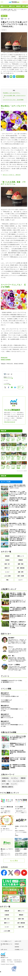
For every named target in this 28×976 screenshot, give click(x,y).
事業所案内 (9, 959)
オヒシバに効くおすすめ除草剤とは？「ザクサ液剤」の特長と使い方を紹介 (3, 458)
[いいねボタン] (2, 19)
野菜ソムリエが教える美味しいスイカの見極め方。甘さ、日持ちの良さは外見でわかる (3, 467)
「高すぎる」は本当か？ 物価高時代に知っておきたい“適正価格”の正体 (19, 439)
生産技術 (7, 560)
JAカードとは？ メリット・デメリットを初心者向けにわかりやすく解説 (24, 449)
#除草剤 (4, 781)
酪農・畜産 (20, 564)
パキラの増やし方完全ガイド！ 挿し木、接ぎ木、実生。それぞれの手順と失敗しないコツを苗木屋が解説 (24, 458)
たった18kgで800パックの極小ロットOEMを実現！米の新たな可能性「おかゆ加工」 (13, 439)
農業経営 (18, 6)
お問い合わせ (4, 949)
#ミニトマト (14, 783)
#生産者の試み (5, 778)
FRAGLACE (4, 357)
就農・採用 (20, 572)
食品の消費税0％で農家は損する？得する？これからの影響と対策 (19, 449)
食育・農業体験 (20, 568)
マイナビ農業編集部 (12, 410)
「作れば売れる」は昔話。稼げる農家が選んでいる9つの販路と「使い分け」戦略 (8, 439)
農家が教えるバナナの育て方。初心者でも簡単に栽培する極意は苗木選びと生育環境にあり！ (8, 449)
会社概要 (3, 959)
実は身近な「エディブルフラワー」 (11, 92)
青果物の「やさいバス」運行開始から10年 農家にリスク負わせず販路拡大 (24, 439)
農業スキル (12, 6)
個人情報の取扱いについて (6, 944)
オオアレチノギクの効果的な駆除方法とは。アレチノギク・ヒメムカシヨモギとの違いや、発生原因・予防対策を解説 (13, 467)
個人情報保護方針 (18, 961)
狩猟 (7, 579)
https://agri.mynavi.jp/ (9, 422)
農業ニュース (4, 6)
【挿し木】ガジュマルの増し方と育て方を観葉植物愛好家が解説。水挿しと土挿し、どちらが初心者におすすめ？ (8, 467)
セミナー (21, 579)
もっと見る (14, 860)
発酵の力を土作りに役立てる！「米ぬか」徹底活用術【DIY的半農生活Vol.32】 (19, 458)
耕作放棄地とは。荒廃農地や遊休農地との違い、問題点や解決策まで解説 (19, 467)
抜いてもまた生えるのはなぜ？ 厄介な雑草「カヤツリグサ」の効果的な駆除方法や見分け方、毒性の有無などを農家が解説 (13, 449)
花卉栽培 (4, 30)
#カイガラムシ (14, 778)
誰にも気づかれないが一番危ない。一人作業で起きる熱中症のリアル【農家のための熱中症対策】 (8, 458)
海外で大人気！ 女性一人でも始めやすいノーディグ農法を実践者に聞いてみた (13, 458)
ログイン (24, 2)
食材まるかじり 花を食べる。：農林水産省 (11, 174)
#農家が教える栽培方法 (7, 786)
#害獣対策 (23, 778)
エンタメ (7, 572)
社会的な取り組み (17, 959)
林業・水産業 (20, 575)
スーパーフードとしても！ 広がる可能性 (13, 99)
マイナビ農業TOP (4, 9)
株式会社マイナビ (4, 957)
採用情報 (3, 961)
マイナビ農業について (6, 941)
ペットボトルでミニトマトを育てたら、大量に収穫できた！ (24, 467)
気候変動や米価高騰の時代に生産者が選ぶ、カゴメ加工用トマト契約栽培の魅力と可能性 (3, 439)
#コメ (9, 781)
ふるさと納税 (7, 575)
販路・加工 (11, 9)
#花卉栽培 (6, 380)
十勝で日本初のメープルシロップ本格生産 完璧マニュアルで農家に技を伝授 (3, 449)
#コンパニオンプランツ (18, 781)
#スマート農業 (5, 783)
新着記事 (7, 556)
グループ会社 (9, 961)
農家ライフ (7, 568)
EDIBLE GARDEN (6, 359)
